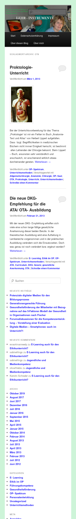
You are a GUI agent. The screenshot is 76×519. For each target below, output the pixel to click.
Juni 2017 (15, 401)
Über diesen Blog (19, 43)
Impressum (53, 35)
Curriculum (21, 265)
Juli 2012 (15, 460)
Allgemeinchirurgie (20, 176)
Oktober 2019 (17, 393)
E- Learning (35, 258)
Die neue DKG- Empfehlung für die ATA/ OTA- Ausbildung (30, 204)
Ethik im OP (48, 258)
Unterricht (33, 179)
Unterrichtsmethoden (21, 172)
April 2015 (15, 424)
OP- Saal (57, 176)
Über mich (39, 43)
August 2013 (17, 440)
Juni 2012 (15, 464)
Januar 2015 (16, 428)
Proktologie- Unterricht (21, 70)
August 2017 (17, 397)
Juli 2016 (15, 409)
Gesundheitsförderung (22, 489)
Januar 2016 (16, 413)
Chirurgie (47, 176)
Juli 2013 (15, 444)
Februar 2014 (17, 436)
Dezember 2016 (18, 405)
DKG (30, 265)
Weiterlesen (43, 161)
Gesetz (37, 265)
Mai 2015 (15, 421)
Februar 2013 (17, 456)
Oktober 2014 (17, 432)
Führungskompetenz (21, 485)
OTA (12, 179)
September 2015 (19, 417)
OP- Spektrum (36, 169)
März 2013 (15, 452)
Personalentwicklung (22, 497)
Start (13, 35)
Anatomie (36, 176)
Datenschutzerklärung (32, 35)
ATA (12, 265)
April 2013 (15, 448)
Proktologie (21, 179)
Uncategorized (18, 501)
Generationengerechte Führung (27, 303)
